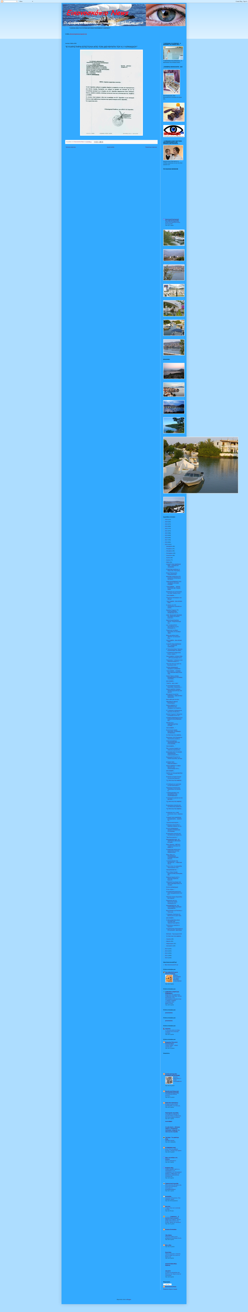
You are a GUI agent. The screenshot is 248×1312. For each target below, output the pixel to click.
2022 (166, 528)
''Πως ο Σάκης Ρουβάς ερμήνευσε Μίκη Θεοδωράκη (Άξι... (174, 873)
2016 (166, 542)
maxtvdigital (168, 1121)
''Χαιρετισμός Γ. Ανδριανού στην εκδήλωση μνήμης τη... (174, 660)
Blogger (129, 1299)
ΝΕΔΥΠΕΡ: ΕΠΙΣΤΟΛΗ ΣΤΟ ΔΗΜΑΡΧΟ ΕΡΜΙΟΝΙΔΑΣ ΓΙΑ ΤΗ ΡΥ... (173, 578)
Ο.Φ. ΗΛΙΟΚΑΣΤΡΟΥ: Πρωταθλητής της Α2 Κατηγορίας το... (172, 627)
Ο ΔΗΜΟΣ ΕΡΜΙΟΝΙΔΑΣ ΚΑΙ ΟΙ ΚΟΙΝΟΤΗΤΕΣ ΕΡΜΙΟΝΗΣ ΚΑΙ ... (174, 719)
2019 (166, 535)
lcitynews (167, 1028)
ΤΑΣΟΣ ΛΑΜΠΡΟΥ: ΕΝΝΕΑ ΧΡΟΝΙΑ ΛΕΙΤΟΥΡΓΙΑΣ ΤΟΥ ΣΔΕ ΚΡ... (174, 691)
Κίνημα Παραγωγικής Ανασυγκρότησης (171, 573)
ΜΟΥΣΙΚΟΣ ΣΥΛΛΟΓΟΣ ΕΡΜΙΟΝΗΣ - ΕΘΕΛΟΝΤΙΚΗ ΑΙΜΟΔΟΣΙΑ (174, 696)
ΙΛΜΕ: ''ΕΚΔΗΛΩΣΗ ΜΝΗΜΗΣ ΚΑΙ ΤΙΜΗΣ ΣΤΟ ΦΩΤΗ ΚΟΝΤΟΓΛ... (174, 616)
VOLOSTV (168, 1271)
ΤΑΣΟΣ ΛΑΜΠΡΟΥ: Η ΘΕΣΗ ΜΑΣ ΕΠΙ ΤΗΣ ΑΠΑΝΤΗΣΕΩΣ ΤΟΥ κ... (173, 767)
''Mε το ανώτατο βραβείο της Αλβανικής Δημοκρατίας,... (173, 749)
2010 (166, 957)
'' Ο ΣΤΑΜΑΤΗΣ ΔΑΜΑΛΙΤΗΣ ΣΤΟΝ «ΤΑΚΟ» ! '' (173, 653)
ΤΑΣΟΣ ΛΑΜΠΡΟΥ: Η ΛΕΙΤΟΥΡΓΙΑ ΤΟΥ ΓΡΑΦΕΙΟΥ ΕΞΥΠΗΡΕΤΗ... (174, 707)
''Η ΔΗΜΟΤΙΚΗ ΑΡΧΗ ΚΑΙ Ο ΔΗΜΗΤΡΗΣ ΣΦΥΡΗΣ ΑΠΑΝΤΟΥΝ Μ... (173, 851)
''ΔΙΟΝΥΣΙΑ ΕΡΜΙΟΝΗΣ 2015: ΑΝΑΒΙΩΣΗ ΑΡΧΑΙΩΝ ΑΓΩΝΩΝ (173, 583)
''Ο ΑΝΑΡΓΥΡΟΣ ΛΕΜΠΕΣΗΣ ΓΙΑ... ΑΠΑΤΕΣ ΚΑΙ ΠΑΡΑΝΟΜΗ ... (173, 645)
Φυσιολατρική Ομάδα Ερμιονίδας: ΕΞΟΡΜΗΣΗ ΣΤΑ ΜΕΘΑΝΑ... (173, 731)
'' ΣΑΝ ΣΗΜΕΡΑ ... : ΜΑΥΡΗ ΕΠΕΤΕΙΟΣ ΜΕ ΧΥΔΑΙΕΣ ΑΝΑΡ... (173, 588)
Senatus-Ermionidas (171, 1229)
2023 (166, 526)
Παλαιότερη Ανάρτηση (151, 147)
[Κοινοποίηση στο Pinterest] (102, 142)
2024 (166, 524)
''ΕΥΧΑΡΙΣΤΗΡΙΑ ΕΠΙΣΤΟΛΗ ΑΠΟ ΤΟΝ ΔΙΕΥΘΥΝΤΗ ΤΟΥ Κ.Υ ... (174, 893)
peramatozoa (169, 1012)
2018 (166, 537)
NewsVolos (168, 1252)
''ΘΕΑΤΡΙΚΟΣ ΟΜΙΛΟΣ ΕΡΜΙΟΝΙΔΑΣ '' (172, 702)
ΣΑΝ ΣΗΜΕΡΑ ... (170, 681)
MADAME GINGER (169, 1140)
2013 (166, 951)
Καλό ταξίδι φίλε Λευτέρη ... (173, 699)
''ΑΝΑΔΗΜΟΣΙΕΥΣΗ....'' (172, 870)
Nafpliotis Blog (169, 1167)
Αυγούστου (169, 555)
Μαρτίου (168, 941)
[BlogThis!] (97, 142)
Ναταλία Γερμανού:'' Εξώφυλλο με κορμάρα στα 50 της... (174, 714)
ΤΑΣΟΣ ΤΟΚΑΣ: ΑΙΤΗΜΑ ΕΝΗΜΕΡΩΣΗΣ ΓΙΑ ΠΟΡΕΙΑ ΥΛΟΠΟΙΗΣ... (174, 677)
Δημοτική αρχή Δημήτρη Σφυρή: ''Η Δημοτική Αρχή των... (173, 621)
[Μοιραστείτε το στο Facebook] (100, 142)
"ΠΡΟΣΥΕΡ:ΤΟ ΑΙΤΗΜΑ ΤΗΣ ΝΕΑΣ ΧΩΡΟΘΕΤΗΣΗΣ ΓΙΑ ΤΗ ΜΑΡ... (174, 884)
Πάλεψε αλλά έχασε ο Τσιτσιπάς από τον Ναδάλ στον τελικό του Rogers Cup (172, 1255)
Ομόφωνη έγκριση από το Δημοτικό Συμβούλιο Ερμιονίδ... (172, 879)
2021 (166, 531)
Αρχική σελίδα (110, 147)
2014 (166, 948)
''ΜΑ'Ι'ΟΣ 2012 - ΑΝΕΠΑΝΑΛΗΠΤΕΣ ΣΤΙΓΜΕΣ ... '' (172, 724)
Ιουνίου (168, 560)
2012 (166, 953)
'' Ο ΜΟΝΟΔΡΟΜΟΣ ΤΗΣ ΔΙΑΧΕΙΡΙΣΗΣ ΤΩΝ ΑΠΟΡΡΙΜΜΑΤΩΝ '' (172, 794)
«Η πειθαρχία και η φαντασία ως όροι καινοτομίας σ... (173, 784)
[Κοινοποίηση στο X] (99, 142)
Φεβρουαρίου (170, 943)
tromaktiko (168, 1196)
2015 (166, 544)
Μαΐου (168, 562)
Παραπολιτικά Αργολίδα (171, 1183)
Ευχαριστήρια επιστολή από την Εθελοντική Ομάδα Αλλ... (174, 806)
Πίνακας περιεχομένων (170, 1160)
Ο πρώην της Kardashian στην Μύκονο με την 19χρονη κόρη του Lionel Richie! (173, 1274)
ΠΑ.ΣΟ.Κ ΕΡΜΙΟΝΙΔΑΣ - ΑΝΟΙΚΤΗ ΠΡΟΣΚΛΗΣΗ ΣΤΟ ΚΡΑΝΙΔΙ (173, 830)
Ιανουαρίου (169, 946)
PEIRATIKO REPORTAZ (171, 1103)
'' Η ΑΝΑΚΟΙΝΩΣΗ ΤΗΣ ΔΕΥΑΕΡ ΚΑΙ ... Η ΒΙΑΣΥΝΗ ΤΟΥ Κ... (174, 862)
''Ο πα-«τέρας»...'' (170, 889)
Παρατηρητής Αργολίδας (172, 1113)
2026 (166, 519)
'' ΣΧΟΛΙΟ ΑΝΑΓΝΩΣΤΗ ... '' (173, 822)
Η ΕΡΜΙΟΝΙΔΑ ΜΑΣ (170, 1147)
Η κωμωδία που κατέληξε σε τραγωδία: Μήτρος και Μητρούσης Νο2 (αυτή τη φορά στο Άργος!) (173, 1116)
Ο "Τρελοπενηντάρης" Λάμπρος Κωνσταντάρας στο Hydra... (174, 649)
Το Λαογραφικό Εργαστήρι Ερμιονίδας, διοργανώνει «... (174, 686)
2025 (166, 521)
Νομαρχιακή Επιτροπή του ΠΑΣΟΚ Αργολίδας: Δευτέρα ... (174, 758)
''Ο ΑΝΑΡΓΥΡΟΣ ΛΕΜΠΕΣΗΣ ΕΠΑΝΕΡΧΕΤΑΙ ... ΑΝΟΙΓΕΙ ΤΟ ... (174, 819)
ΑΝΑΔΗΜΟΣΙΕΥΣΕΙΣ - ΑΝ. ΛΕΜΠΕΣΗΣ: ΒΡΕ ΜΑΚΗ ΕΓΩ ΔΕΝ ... (173, 841)
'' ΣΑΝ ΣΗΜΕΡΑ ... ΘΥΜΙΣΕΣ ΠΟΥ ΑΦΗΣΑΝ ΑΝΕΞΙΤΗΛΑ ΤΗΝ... (174, 672)
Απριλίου (168, 939)
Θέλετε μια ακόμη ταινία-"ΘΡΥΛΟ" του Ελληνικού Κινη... (173, 637)
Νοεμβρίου (169, 548)
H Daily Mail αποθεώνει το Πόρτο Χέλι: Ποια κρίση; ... (173, 570)
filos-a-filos (168, 1245)
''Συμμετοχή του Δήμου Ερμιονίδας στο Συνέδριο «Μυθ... (173, 632)
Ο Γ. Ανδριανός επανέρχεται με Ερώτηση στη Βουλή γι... (174, 711)
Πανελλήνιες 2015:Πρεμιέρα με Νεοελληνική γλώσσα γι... (174, 738)
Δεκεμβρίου (169, 546)
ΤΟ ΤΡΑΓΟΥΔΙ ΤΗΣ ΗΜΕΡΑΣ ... (174, 735)
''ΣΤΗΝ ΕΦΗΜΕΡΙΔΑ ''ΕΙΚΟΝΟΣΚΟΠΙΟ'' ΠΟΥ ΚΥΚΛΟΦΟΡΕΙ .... (173, 742)
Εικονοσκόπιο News (170, 1286)
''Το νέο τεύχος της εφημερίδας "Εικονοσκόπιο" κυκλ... (174, 866)
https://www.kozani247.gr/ (171, 965)
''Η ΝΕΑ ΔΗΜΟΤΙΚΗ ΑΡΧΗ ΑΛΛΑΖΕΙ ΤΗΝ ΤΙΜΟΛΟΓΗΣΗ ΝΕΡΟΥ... (173, 922)
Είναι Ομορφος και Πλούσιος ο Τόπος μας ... (174, 911)
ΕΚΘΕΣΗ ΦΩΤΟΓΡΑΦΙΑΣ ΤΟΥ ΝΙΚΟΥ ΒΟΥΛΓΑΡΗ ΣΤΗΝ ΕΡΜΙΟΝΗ (177, 978)
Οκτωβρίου (169, 551)
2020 (166, 533)
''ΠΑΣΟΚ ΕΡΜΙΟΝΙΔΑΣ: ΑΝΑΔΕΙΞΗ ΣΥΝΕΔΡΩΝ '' (173, 668)
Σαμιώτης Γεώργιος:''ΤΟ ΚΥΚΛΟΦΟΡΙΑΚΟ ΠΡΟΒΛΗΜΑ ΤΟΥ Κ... (172, 611)
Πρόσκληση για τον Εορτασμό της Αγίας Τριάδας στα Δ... (174, 592)
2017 (166, 540)
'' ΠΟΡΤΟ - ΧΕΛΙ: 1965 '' (172, 683)
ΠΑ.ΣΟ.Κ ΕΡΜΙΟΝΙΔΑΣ (172, 887)
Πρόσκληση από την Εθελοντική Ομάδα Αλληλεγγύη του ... (171, 902)
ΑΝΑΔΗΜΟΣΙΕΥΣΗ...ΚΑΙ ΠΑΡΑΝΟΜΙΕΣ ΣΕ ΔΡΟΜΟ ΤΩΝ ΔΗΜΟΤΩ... (173, 907)
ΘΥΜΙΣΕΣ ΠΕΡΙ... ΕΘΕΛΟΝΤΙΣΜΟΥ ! (171, 762)
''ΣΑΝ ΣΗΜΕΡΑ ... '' (171, 728)
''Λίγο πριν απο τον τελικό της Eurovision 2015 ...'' (173, 664)
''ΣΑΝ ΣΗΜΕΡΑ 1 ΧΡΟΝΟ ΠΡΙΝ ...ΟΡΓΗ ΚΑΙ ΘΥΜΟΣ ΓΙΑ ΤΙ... (174, 657)
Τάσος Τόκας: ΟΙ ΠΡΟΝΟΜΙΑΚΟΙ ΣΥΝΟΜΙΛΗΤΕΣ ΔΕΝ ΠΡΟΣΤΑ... (172, 857)
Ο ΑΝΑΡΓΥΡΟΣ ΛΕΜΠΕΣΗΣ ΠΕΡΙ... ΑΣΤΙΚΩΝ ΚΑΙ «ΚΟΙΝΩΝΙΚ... (173, 566)
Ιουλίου (168, 557)
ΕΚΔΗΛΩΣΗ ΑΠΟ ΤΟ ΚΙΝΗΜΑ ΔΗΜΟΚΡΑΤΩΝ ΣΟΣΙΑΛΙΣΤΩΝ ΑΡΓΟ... (174, 753)
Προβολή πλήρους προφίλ (170, 1289)
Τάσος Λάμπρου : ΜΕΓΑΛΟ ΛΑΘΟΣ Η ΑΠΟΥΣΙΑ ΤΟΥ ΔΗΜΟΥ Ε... (173, 846)
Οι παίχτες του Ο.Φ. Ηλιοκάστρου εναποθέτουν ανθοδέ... (174, 606)
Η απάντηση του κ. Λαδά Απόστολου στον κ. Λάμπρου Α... (174, 814)
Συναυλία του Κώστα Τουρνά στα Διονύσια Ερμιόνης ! (173, 777)
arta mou (167, 1206)
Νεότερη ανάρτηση (71, 147)
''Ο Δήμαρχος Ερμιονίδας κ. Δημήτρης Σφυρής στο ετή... (174, 825)
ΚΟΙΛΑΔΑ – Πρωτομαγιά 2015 (174, 934)
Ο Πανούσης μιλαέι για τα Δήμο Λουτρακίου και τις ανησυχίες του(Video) (172, 1032)
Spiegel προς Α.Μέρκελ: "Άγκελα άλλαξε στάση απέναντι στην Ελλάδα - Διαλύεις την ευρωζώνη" (173, 1221)
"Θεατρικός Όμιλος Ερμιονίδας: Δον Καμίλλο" (174, 897)
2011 (166, 955)
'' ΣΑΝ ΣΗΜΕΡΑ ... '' (171, 595)
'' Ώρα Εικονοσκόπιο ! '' (172, 837)
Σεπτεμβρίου (169, 553)
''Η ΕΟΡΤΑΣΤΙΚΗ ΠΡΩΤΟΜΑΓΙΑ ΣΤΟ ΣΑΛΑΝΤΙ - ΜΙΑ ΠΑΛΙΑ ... (174, 930)
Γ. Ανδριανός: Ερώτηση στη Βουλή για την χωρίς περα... (174, 915)
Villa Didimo (168, 1235)
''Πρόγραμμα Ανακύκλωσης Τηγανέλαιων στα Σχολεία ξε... (173, 789)
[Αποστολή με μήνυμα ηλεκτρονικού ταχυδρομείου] (95, 142)
